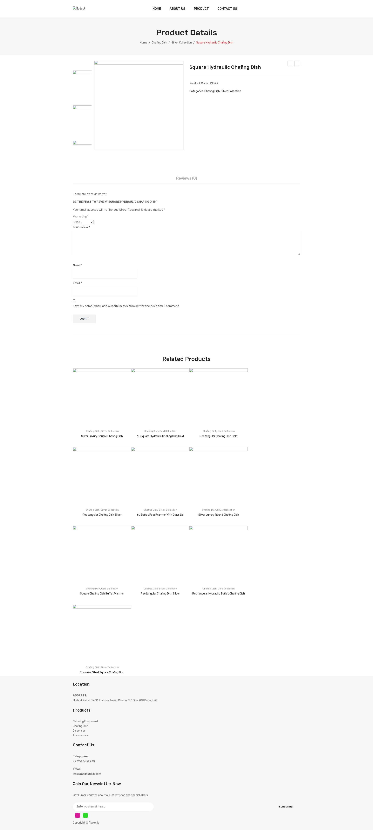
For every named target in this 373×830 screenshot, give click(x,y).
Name (78, 265)
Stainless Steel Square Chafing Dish (102, 672)
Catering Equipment (85, 721)
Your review (81, 227)
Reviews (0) (186, 178)
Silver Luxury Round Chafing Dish (218, 514)
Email (77, 283)
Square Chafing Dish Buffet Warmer (102, 593)
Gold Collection (167, 431)
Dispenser (79, 730)
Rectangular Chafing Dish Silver (102, 514)
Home (143, 42)
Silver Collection (182, 42)
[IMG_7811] (87, 120)
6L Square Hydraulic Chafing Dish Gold (290, 64)
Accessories (80, 735)
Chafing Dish (159, 42)
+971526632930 (84, 761)
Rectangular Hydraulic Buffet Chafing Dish (218, 593)
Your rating (80, 216)
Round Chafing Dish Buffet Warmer (297, 64)
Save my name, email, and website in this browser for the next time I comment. (126, 306)
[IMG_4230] (138, 105)
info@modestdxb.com (87, 774)
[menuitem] (157, 9)
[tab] (186, 178)
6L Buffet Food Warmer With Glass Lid (160, 514)
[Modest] (79, 8)
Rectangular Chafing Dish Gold (218, 436)
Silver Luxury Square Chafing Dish (102, 436)
